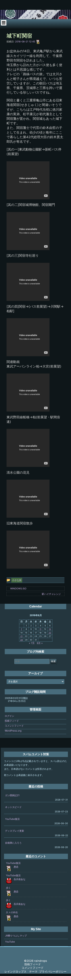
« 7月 (32, 643)
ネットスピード (13, 807)
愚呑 (16, 866)
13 (50, 629)
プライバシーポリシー (52, 971)
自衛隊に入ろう (13, 842)
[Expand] (3, 22)
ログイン (9, 715)
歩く (8, 887)
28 (21, 640)
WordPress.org (13, 730)
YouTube (10, 941)
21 (21, 636)
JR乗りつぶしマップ (16, 935)
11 (40, 629)
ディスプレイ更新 (14, 830)
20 (50, 632)
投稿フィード (12, 720)
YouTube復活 (12, 818)
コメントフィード (14, 725)
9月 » (40, 643)
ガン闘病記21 (12, 795)
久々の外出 (12, 912)
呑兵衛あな (19, 879)
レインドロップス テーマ (21, 971)
